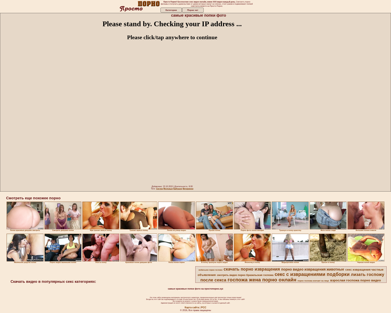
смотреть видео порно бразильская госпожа (245, 275)
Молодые (168, 189)
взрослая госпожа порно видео (355, 280)
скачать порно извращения (252, 269)
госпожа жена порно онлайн (262, 279)
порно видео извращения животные (312, 269)
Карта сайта (192, 307)
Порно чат (192, 10)
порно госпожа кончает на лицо (313, 281)
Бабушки (177, 189)
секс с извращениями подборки (312, 274)
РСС (203, 307)
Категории (171, 10)
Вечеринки (188, 189)
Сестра (159, 189)
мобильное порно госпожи (210, 270)
